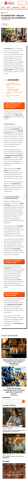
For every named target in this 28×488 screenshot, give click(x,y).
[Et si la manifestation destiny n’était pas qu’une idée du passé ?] (14, 443)
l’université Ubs (15, 129)
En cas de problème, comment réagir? (13, 96)
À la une (5, 24)
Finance (13, 472)
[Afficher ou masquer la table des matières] (21, 80)
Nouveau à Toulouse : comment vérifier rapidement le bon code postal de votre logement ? (14, 431)
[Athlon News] (9, 3)
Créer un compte (11, 87)
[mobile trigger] (2, 3)
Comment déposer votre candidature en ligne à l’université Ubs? (14, 84)
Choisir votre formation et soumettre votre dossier (13, 90)
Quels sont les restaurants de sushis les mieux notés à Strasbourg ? (14, 362)
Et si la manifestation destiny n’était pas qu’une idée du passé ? (13, 457)
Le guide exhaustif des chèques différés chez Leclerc (14, 475)
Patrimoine (5, 428)
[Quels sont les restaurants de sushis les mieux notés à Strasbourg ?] (14, 348)
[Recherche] (21, 3)
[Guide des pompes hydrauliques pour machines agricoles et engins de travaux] (14, 376)
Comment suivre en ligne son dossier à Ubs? (14, 93)
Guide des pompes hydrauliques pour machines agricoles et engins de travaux (14, 391)
